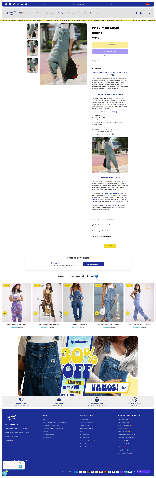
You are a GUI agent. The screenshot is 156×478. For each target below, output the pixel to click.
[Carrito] (149, 13)
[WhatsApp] (26, 4)
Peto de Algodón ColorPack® (17, 324)
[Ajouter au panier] (5, 313)
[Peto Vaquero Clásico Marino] (109, 302)
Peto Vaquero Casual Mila (78, 324)
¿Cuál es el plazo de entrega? (101, 225)
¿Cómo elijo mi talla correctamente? (103, 219)
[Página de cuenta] (141, 13)
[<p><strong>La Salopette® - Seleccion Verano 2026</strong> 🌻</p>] (78, 4)
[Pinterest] (14, 4)
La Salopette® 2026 (66, 472)
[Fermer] (28, 432)
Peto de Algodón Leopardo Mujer (47, 324)
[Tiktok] (18, 4)
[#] (78, 366)
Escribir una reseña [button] (93, 264)
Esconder (98, 68)
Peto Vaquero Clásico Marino (108, 324)
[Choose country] (148, 4)
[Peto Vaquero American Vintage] (139, 302)
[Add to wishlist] (29, 285)
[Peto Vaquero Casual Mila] (78, 302)
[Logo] (10, 13)
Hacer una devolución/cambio (101, 236)
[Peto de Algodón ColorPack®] (16, 302)
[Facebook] (10, 4)
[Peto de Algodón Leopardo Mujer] (47, 302)
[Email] (22, 4)
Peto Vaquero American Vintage (139, 324)
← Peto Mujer (110, 246)
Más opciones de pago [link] (110, 56)
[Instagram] (6, 4)
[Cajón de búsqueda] (136, 13)
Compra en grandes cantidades (101, 231)
